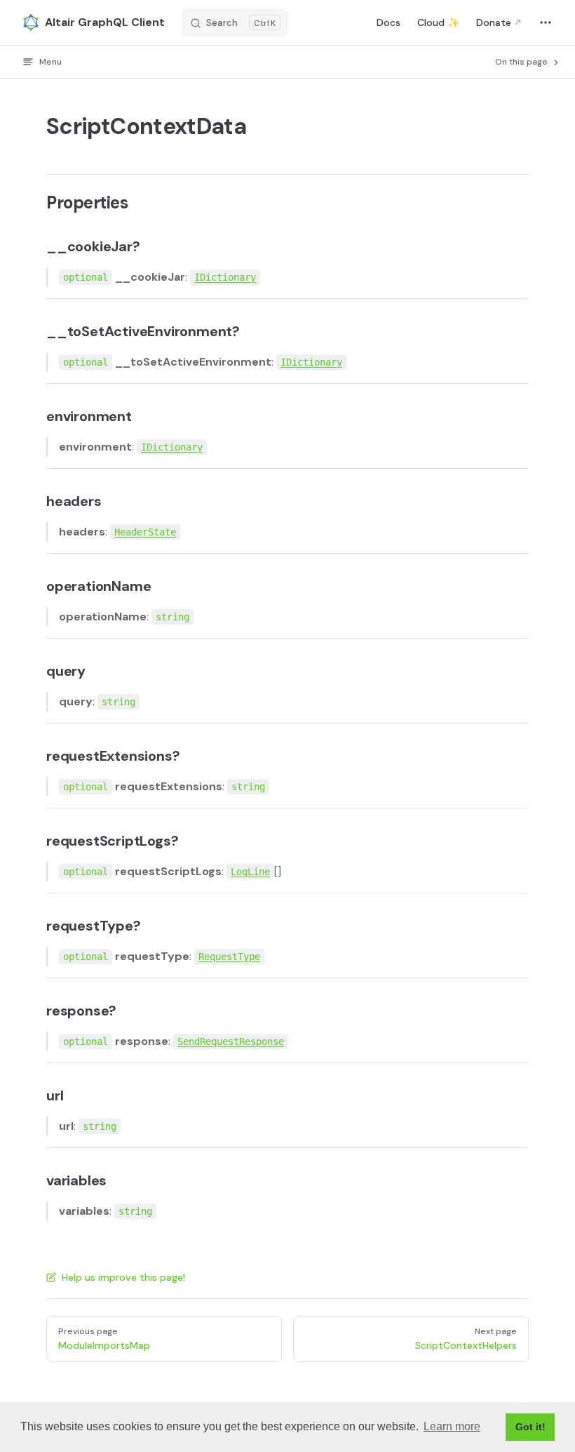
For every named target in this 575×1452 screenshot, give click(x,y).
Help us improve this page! (123, 1277)
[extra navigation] (545, 22)
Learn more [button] (452, 1426)
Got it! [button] (530, 1426)
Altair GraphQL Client (105, 22)
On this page (522, 61)
